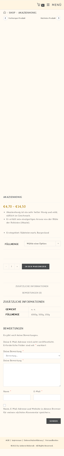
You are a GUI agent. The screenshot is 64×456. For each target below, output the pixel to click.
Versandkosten (51, 440)
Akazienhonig (27, 12)
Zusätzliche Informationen (32, 286)
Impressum (16, 440)
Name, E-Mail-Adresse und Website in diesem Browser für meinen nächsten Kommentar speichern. (32, 410)
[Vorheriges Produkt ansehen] (5, 18)
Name (7, 391)
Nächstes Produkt (48, 18)
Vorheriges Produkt (16, 18)
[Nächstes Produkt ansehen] (58, 18)
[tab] (32, 286)
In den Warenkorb (35, 266)
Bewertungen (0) (32, 293)
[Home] (4, 12)
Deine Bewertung (13, 351)
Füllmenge (12, 244)
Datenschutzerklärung (33, 440)
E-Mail (38, 391)
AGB (7, 440)
